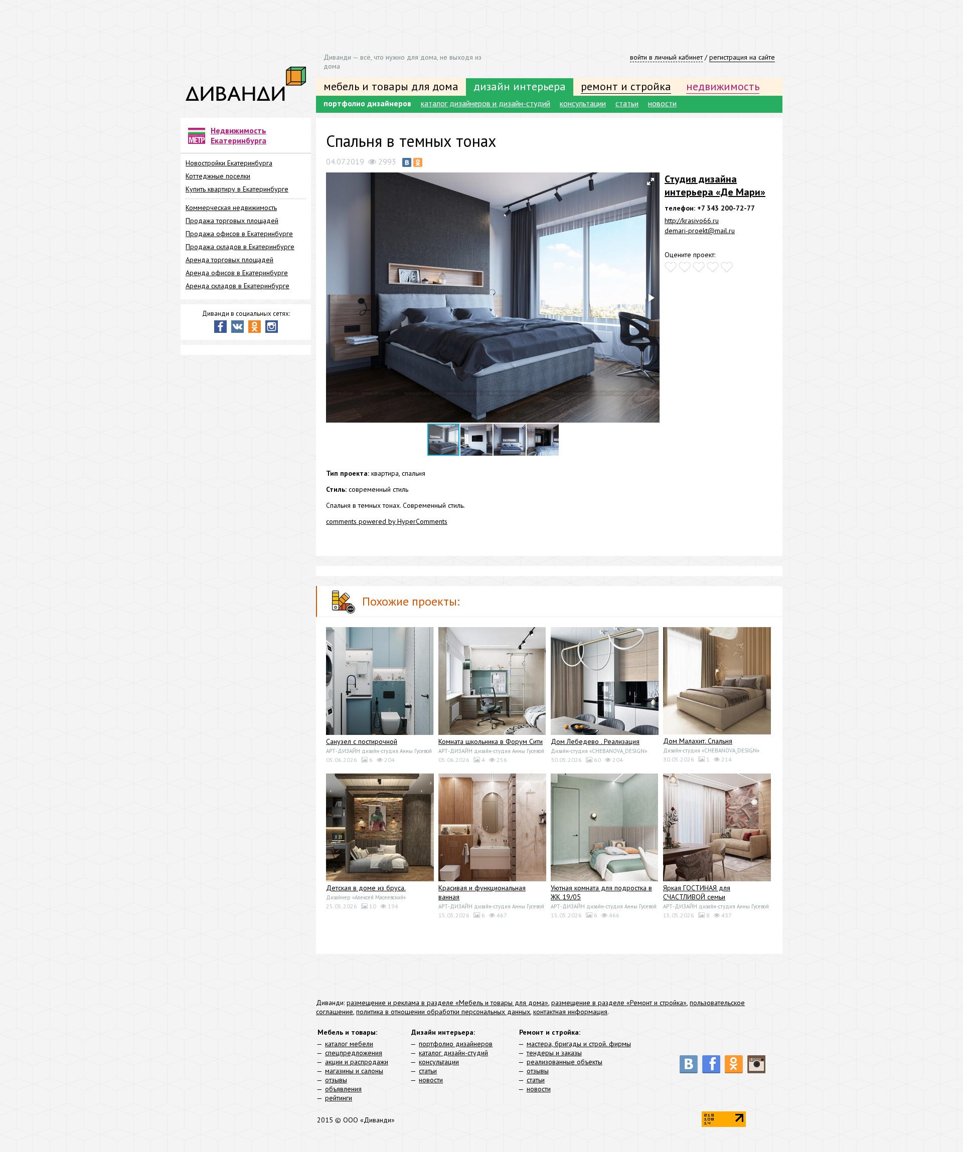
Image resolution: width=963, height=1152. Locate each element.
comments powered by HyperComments (386, 521)
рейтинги (338, 1097)
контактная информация (570, 1011)
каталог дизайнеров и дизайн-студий (485, 103)
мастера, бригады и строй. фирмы (579, 1043)
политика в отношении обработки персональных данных (443, 1011)
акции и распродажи (356, 1061)
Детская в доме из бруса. (366, 887)
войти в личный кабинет (666, 57)
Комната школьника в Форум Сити (490, 741)
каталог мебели (349, 1043)
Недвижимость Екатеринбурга (238, 135)
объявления (343, 1088)
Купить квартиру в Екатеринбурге (237, 189)
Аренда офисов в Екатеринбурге (237, 272)
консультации (583, 103)
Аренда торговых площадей (229, 259)
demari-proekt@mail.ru (700, 230)
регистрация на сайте (742, 57)
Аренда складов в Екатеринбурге (237, 285)
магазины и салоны (354, 1070)
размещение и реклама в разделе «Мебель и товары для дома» (447, 1002)
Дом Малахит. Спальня (697, 740)
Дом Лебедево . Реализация (595, 741)
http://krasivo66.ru (692, 220)
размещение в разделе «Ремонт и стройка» (619, 1002)
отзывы (336, 1079)
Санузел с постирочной (361, 741)
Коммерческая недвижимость (231, 207)
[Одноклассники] (417, 162)
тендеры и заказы (554, 1052)
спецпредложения (353, 1052)
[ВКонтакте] (406, 162)
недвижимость (722, 86)
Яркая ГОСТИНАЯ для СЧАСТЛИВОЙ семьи (696, 892)
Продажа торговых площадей (232, 220)
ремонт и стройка (626, 86)
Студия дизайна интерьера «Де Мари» (715, 185)
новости (662, 103)
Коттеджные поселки (218, 175)
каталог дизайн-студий (453, 1052)
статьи (626, 103)
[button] (651, 181)
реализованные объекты (564, 1061)
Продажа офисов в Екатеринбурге (239, 233)
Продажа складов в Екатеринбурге (240, 246)
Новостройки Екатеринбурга (229, 162)
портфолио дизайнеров (367, 103)
